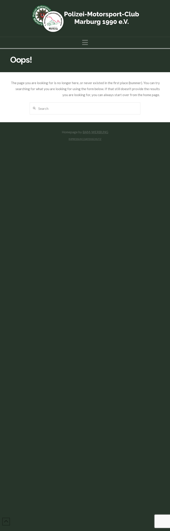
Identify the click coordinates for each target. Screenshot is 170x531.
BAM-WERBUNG (95, 132)
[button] (85, 42)
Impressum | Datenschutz (85, 139)
